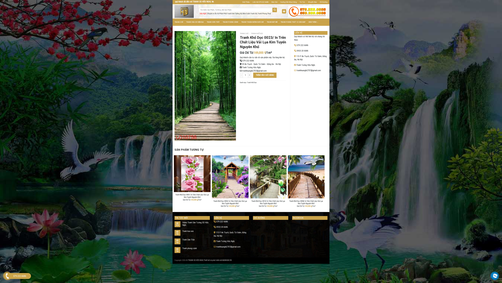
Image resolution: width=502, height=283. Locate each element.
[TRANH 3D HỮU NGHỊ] (185, 11)
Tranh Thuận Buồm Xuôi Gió (252, 22)
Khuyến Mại (312, 2)
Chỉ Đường (323, 2)
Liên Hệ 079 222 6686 (261, 2)
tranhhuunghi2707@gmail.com (255, 71)
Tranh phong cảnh (189, 248)
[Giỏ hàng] (284, 11)
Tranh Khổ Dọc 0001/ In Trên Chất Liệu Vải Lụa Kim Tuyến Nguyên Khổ (192, 196)
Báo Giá (274, 2)
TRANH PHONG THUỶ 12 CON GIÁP (293, 22)
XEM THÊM (312, 22)
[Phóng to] (178, 137)
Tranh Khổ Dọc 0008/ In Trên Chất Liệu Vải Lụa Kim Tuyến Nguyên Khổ (306, 202)
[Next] (324, 183)
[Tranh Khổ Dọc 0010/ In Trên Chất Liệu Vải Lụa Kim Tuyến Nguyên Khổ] (268, 176)
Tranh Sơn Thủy (213, 22)
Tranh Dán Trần (188, 239)
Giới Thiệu (246, 2)
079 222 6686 (248, 60)
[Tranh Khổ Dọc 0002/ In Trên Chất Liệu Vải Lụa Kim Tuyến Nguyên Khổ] (230, 176)
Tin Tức (302, 2)
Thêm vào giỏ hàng (265, 75)
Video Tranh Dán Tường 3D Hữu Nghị (195, 223)
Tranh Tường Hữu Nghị (251, 67)
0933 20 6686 (302, 51)
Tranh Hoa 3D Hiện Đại (195, 22)
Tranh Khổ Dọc (257, 33)
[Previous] (175, 183)
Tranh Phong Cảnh (230, 22)
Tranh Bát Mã (272, 22)
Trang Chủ (179, 22)
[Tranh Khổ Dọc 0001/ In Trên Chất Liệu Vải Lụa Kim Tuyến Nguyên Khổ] (192, 173)
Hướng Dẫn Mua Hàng (288, 2)
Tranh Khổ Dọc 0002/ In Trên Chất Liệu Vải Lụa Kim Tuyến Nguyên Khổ (230, 202)
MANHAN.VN (227, 260)
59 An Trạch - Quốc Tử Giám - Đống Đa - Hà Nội (261, 64)
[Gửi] (274, 10)
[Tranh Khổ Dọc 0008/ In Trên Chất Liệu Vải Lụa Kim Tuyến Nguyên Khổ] (306, 176)
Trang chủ (244, 33)
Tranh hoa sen (188, 231)
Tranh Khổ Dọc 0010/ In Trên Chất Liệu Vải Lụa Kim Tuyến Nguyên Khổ (268, 202)
